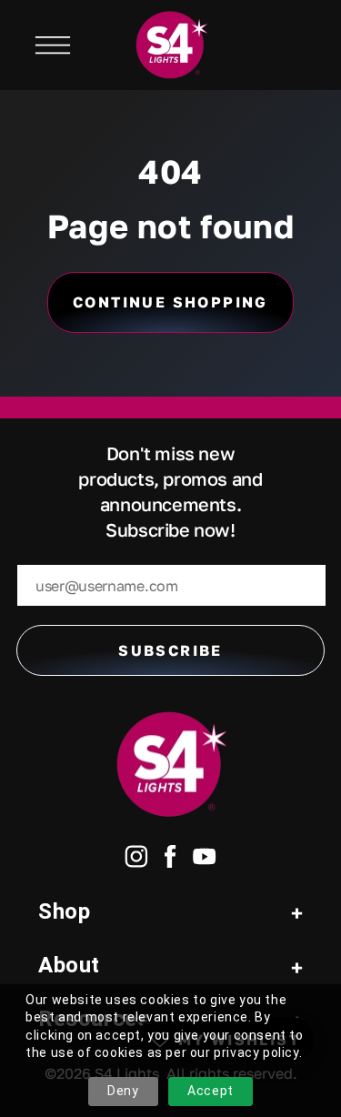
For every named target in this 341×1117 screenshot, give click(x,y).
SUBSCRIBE (170, 650)
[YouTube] (204, 860)
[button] (53, 45)
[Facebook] (170, 860)
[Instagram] (136, 860)
